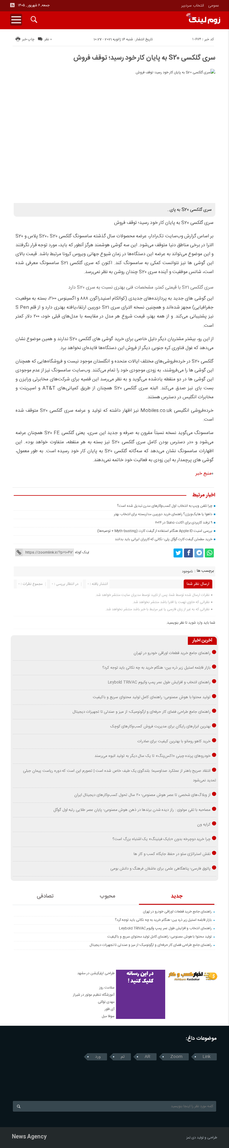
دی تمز (191, 1138)
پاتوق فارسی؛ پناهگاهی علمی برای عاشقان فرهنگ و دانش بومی (160, 868)
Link (206, 1056)
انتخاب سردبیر (192, 5)
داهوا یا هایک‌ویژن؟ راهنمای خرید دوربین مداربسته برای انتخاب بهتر (163, 514)
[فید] (12, 5)
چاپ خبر (28, 39)
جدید (176, 896)
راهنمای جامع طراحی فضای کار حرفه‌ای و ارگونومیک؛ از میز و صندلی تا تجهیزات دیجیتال (141, 712)
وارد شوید (195, 623)
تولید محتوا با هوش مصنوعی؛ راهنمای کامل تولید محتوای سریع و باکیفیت (152, 697)
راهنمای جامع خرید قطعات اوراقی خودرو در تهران (172, 653)
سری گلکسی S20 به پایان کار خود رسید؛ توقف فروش (144, 57)
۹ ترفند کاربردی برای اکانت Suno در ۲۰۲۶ (183, 523)
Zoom (176, 1056)
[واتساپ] (209, 553)
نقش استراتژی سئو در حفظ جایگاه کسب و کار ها (172, 854)
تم (123, 1056)
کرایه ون (204, 824)
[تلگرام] (198, 553)
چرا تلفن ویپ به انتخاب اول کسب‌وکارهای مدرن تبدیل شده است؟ (164, 506)
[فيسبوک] (188, 553)
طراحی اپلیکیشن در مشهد (95, 973)
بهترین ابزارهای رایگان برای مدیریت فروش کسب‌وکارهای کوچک (160, 726)
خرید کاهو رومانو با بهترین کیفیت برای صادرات (174, 741)
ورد (98, 1056)
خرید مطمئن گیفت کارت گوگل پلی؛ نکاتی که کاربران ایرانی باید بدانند (163, 539)
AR (147, 1056)
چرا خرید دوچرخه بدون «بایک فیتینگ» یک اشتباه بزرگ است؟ (161, 839)
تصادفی (45, 896)
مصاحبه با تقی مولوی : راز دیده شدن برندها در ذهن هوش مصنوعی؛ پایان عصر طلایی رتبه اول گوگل (132, 810)
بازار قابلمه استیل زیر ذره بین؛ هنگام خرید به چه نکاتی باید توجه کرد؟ (156, 667)
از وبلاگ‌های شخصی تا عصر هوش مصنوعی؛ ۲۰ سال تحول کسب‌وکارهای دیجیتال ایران (142, 795)
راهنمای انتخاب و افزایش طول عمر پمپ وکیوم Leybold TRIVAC (159, 682)
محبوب (107, 896)
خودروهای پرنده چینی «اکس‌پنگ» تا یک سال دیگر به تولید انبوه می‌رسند (153, 756)
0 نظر (48, 39)
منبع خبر (203, 474)
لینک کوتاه (82, 552)
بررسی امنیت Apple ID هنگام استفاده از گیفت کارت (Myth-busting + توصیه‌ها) (154, 531)
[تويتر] (178, 553)
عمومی (213, 5)
